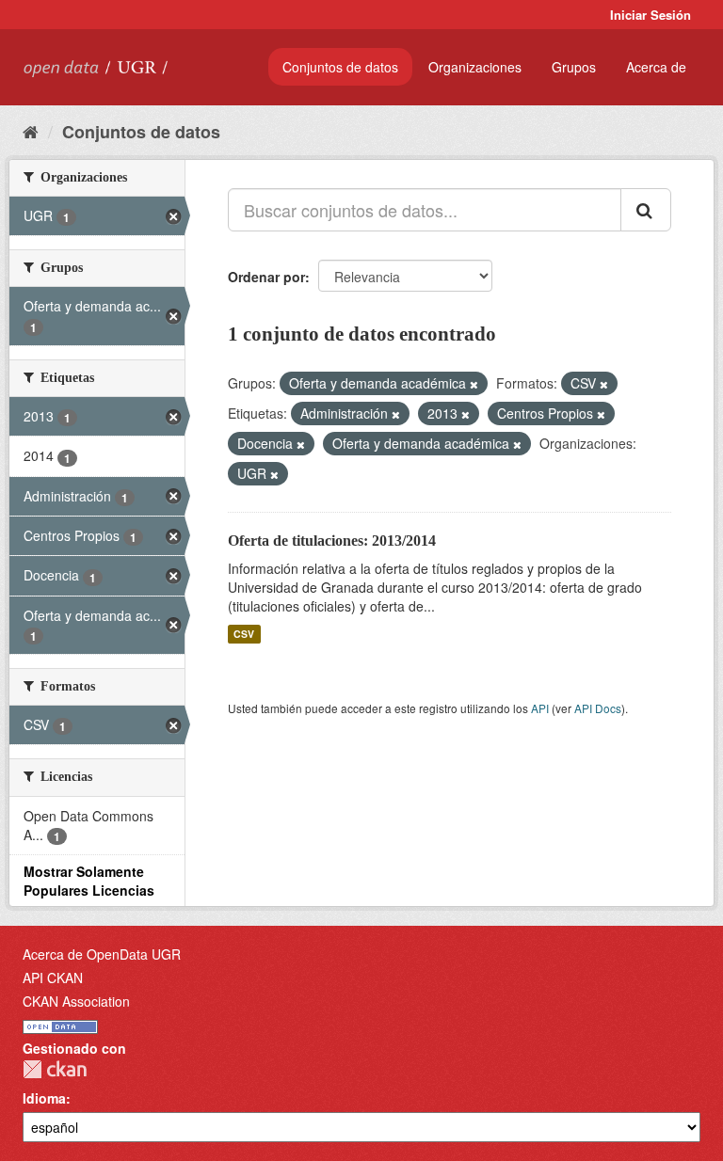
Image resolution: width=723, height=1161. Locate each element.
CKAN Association (76, 1001)
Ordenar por (266, 276)
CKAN (55, 1069)
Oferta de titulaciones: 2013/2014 (332, 541)
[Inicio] (31, 131)
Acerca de (656, 66)
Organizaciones (475, 66)
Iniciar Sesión (650, 15)
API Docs (597, 708)
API (540, 708)
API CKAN (53, 977)
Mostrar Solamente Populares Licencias (89, 880)
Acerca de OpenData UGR (102, 954)
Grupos (574, 66)
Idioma (44, 1098)
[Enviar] (645, 209)
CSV (243, 634)
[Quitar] (474, 383)
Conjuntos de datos (340, 66)
